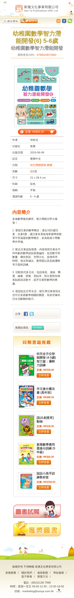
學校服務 (58, 572)
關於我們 (26, 572)
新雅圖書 (11, 572)
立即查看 (44, 375)
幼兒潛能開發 (38, 165)
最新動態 (42, 572)
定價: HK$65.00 (34, 131)
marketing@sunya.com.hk (38, 591)
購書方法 (42, 576)
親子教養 (26, 576)
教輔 (49, 165)
